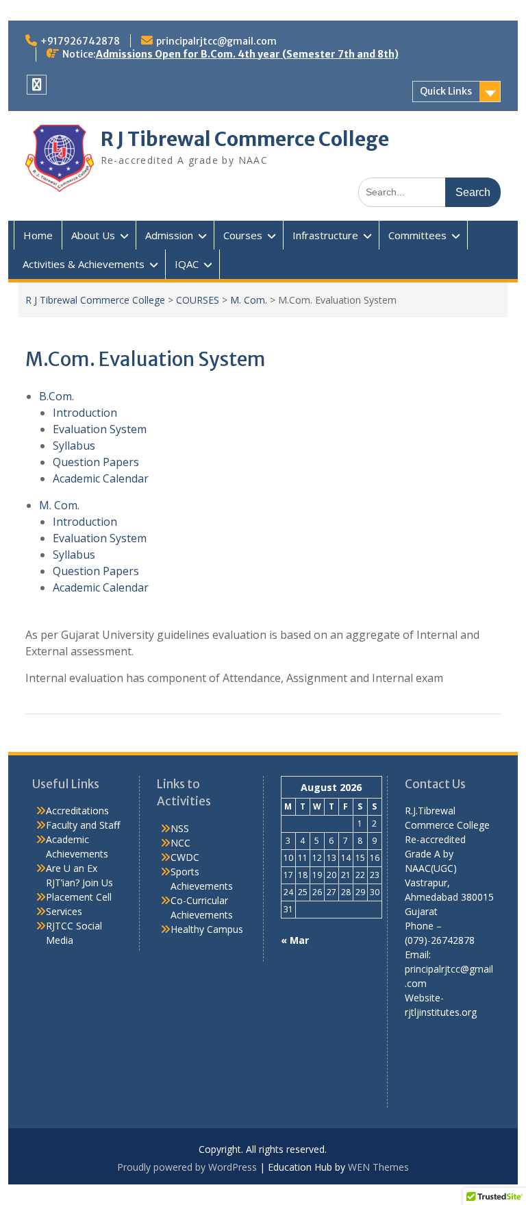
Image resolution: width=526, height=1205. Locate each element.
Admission (169, 235)
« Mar (295, 940)
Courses (242, 235)
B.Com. (56, 396)
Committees (417, 235)
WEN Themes (378, 1166)
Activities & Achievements (84, 264)
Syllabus (74, 445)
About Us (93, 235)
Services (64, 911)
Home (38, 235)
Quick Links (446, 91)
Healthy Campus (207, 929)
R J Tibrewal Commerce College (245, 139)
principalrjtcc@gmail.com (216, 41)
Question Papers (96, 462)
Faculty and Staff (83, 824)
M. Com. (248, 299)
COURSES (197, 299)
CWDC (185, 857)
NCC (180, 842)
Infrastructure (325, 235)
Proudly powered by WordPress (187, 1166)
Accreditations (77, 810)
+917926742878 (80, 41)
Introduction (85, 412)
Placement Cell (79, 896)
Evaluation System (100, 429)
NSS (180, 828)
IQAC (187, 264)
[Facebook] (37, 85)
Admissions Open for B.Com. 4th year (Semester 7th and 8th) (247, 54)
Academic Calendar (101, 478)
